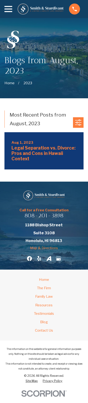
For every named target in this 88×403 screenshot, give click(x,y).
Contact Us (44, 330)
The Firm (44, 288)
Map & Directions (44, 248)
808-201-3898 (44, 215)
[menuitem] (32, 381)
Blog (44, 322)
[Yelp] (39, 258)
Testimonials (44, 313)
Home (44, 280)
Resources (44, 305)
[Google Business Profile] (58, 258)
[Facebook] (29, 258)
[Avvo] (48, 258)
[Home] (41, 9)
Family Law (44, 296)
